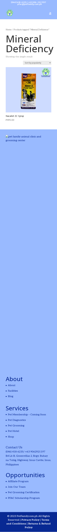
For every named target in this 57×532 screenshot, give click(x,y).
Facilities (13, 390)
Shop (11, 436)
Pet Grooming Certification (24, 492)
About (11, 385)
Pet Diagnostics (17, 420)
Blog (10, 396)
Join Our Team (17, 486)
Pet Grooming (16, 425)
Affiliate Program (18, 481)
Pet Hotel (13, 431)
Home (9, 29)
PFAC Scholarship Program (24, 498)
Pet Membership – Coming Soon (27, 414)
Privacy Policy (30, 519)
